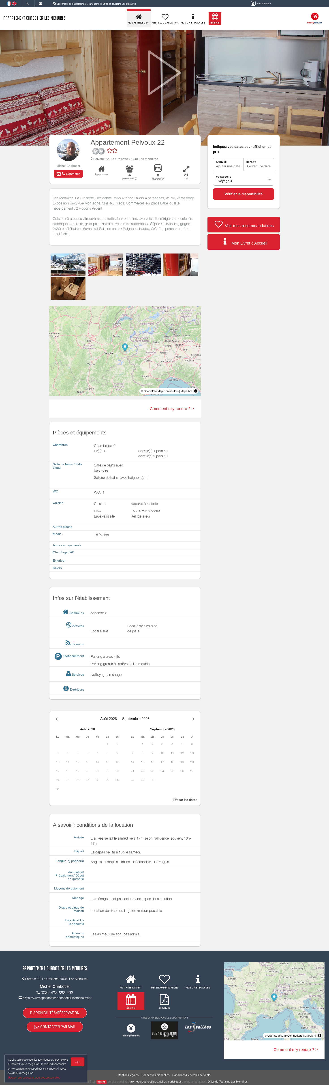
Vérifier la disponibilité (243, 194)
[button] (68, 174)
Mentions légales (128, 1075)
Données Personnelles (155, 1075)
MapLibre (186, 391)
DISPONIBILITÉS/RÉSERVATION (54, 1012)
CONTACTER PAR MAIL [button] (57, 1026)
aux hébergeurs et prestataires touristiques (156, 1081)
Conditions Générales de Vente (191, 1075)
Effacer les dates (185, 799)
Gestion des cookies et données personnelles (34, 1077)
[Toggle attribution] (196, 391)
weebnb (101, 1082)
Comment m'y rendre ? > (172, 408)
